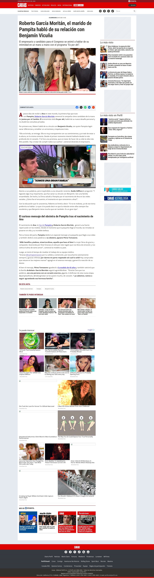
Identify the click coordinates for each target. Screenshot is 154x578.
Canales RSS (46, 566)
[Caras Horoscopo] (117, 200)
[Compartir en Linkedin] (89, 107)
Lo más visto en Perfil (111, 115)
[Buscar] (134, 11)
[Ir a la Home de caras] (22, 6)
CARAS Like (79, 5)
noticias (28, 513)
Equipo (85, 566)
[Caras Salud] (117, 192)
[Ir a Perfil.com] (132, 1)
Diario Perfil (49, 557)
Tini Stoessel (34, 11)
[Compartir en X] (81, 107)
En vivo (133, 5)
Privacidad (77, 566)
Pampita (48, 225)
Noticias (31, 5)
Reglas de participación (97, 566)
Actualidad (45, 5)
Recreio (103, 561)
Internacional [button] (67, 5)
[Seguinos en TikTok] (112, 11)
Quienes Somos (57, 566)
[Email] (93, 107)
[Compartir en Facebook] (77, 107)
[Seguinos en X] (108, 11)
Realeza (53, 5)
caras (67, 513)
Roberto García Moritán (45, 116)
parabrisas (87, 513)
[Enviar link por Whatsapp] (85, 107)
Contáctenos (68, 566)
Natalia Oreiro (67, 11)
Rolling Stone (85, 561)
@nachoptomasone (34, 255)
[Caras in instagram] (100, 11)
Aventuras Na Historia (71, 561)
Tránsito (109, 566)
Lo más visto (106, 42)
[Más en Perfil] (29, 508)
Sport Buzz (95, 561)
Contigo (60, 561)
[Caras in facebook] (104, 11)
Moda (59, 5)
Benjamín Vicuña (49, 289)
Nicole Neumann (56, 11)
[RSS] (83, 552)
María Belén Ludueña (78, 11)
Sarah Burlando (45, 11)
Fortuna (74, 557)
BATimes (106, 557)
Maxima (110, 561)
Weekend (82, 557)
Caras (54, 561)
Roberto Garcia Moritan (26, 289)
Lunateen (99, 557)
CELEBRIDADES (53, 17)
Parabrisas (90, 557)
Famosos (38, 5)
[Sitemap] (88, 552)
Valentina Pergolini (23, 11)
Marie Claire (66, 557)
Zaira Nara (90, 11)
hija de (42, 225)
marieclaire (48, 513)
